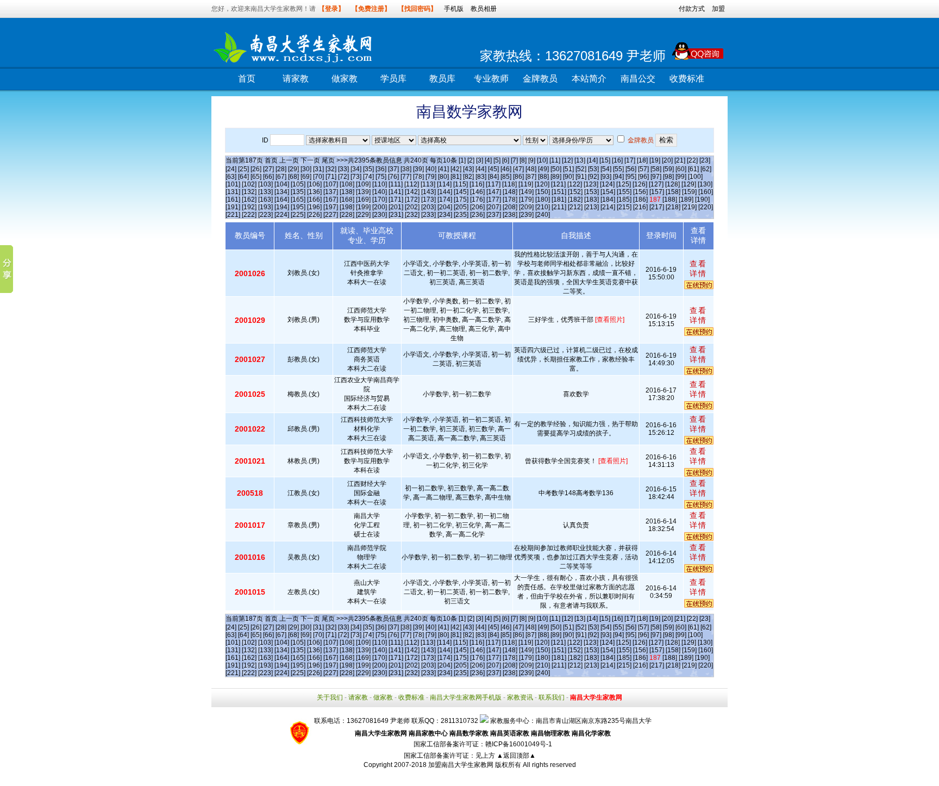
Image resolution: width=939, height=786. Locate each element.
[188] (669, 199)
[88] (543, 176)
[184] (607, 199)
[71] (330, 176)
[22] (692, 160)
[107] (330, 184)
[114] (444, 184)
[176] (477, 199)
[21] (679, 160)
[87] (530, 176)
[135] (298, 192)
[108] (347, 184)
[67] (281, 176)
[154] (607, 192)
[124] (607, 184)
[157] (656, 192)
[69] (306, 176)
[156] (640, 192)
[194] (281, 207)
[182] (575, 199)
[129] (688, 184)
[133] (265, 192)
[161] (233, 199)
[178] (510, 199)
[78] (418, 176)
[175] (461, 199)
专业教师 (491, 78)
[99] (680, 176)
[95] (630, 176)
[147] (493, 192)
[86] (518, 176)
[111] (396, 184)
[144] (444, 192)
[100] (695, 176)
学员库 (393, 78)
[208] (510, 207)
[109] (363, 184)
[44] (480, 169)
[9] (531, 160)
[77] (405, 176)
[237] (493, 215)
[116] (477, 184)
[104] (281, 184)
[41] (443, 169)
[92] (593, 176)
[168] (347, 199)
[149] (526, 192)
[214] (607, 207)
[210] (542, 207)
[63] (231, 176)
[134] (281, 192)
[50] (555, 169)
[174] (444, 199)
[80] (443, 176)
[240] (542, 215)
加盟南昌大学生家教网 (460, 765)
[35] (368, 169)
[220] (705, 207)
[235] (461, 215)
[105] (298, 184)
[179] (526, 199)
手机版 (454, 9)
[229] (363, 215)
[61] (693, 169)
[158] (673, 192)
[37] (393, 169)
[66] (268, 176)
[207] (493, 207)
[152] (575, 192)
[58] (655, 169)
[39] (418, 169)
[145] (461, 192)
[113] (428, 184)
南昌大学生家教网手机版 (466, 697)
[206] (477, 207)
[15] (604, 160)
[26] (256, 169)
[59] (668, 169)
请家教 (296, 78)
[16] (617, 160)
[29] (293, 169)
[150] (542, 192)
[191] (233, 207)
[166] (314, 199)
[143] (428, 192)
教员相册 (484, 9)
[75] (380, 176)
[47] (518, 169)
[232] (412, 215)
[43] (468, 169)
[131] (233, 192)
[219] (689, 207)
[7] (514, 160)
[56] (630, 169)
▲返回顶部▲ (516, 755)
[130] (705, 184)
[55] (618, 169)
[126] (640, 184)
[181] (559, 199)
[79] (430, 176)
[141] (396, 192)
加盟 (718, 9)
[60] (680, 169)
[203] (428, 207)
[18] (642, 160)
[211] (559, 207)
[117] (493, 184)
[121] (558, 184)
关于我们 (330, 697)
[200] (379, 207)
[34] (355, 169)
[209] (526, 207)
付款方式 (692, 9)
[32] (330, 169)
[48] (530, 169)
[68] (293, 176)
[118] (509, 184)
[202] (412, 207)
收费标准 (686, 78)
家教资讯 (520, 697)
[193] (265, 207)
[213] (591, 207)
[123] (591, 184)
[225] (298, 215)
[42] (455, 169)
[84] (493, 176)
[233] (428, 215)
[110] (379, 184)
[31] (318, 169)
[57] (643, 169)
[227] (330, 215)
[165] (298, 199)
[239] (526, 215)
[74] (368, 176)
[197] (330, 207)
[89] (555, 176)
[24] (231, 169)
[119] (525, 184)
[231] (396, 215)
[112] (411, 184)
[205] (461, 207)
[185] (624, 199)
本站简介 (589, 78)
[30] (306, 169)
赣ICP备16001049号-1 (518, 744)
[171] (396, 199)
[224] (281, 215)
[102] (249, 184)
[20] (667, 160)
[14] (592, 160)
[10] (542, 160)
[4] (488, 160)
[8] (523, 160)
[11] (554, 160)
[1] (462, 160)
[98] (668, 176)
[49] (543, 169)
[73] (355, 176)
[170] (379, 199)
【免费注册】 (371, 9)
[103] (265, 184)
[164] (281, 199)
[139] (363, 192)
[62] (705, 169)
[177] (493, 199)
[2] (470, 160)
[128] (672, 184)
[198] (347, 207)
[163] (265, 199)
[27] (268, 169)
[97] (655, 176)
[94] (618, 176)
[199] (363, 207)
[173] (428, 199)
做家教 (344, 78)
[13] (579, 160)
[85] (505, 176)
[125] (623, 184)
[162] (249, 199)
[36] (380, 169)
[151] (559, 192)
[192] (249, 207)
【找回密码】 (417, 9)
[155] (624, 192)
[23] (704, 160)
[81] (455, 176)
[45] (493, 169)
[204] (444, 207)
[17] (629, 160)
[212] (575, 207)
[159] (689, 192)
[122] (574, 184)
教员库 (442, 78)
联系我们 (552, 697)
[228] (347, 215)
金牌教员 (540, 78)
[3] (479, 160)
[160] (705, 192)
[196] (314, 207)
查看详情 (698, 268)
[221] (233, 215)
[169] (363, 199)
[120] (542, 184)
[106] (314, 184)
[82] (468, 176)
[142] (412, 192)
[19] (654, 160)
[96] (643, 176)
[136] (314, 192)
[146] (477, 192)
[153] (591, 192)
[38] (405, 169)
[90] (568, 176)
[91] (580, 176)
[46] (505, 169)
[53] (593, 169)
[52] (580, 169)
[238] (510, 215)
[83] (480, 176)
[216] (640, 207)
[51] (568, 169)
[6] (505, 160)
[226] (314, 215)
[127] (656, 184)
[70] (318, 176)
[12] (567, 160)
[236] (477, 215)
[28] (281, 169)
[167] (330, 199)
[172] (412, 199)
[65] (256, 176)
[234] (444, 215)
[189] (686, 199)
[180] (542, 199)
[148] (510, 192)
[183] (591, 199)
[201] (396, 207)
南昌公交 (638, 78)
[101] (233, 184)
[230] (379, 215)
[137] (330, 192)
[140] (379, 192)
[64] (243, 176)
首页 (246, 78)
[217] (656, 207)
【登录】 (331, 9)
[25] (243, 169)
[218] (673, 207)
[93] (605, 176)
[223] (265, 215)
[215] (624, 207)
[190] (702, 199)
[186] (640, 199)
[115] (460, 184)
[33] (343, 169)
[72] (343, 176)
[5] (496, 160)
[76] (393, 176)
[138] (347, 192)
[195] (298, 207)
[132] (249, 192)
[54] (605, 169)
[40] (430, 169)
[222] (249, 215)
